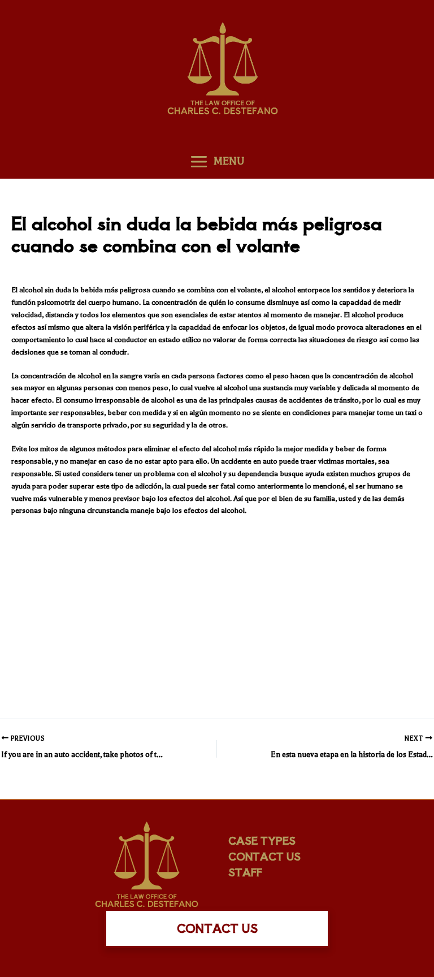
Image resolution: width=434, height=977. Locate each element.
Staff (245, 871)
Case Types (262, 840)
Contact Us (264, 856)
